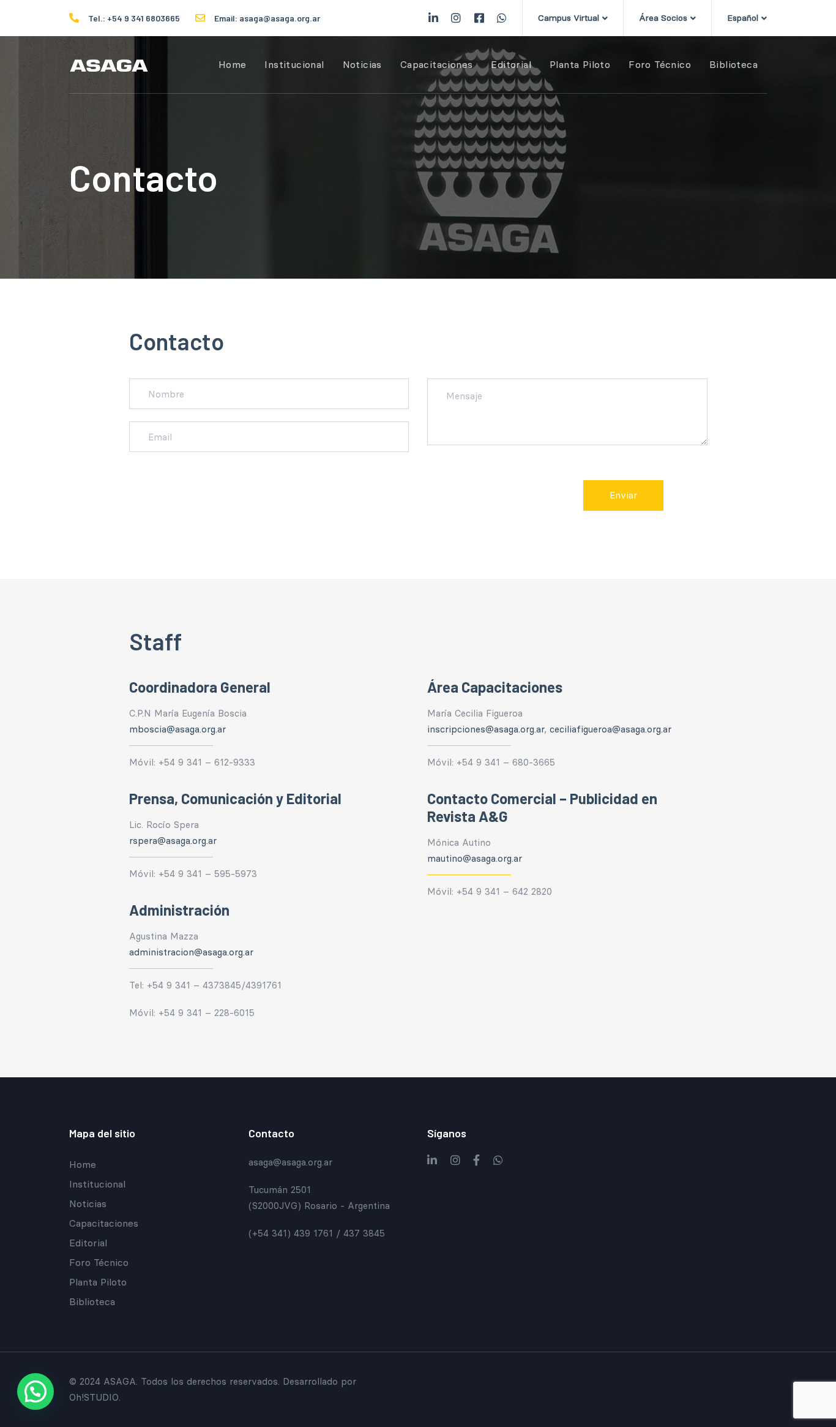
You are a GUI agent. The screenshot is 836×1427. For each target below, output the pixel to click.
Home (82, 1164)
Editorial (88, 1243)
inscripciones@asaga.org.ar (485, 729)
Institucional (97, 1184)
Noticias (87, 1203)
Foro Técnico (99, 1262)
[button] (573, 18)
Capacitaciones (103, 1223)
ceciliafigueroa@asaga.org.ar (610, 729)
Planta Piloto (98, 1282)
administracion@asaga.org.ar (191, 952)
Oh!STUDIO (94, 1397)
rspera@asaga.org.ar (173, 840)
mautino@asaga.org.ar (474, 858)
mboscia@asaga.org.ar (177, 729)
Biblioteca (92, 1301)
